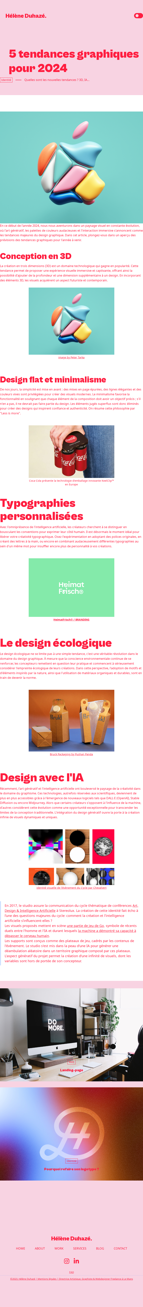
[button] (138, 15)
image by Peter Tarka (71, 357)
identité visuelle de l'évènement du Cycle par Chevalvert (71, 887)
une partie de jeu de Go (85, 925)
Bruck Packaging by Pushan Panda (71, 754)
